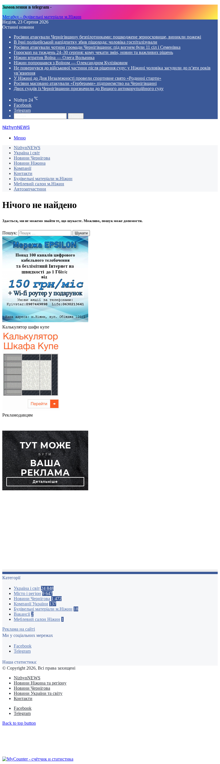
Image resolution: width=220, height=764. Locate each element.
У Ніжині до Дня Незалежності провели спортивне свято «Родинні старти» (87, 78)
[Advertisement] (110, 531)
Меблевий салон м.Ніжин (39, 183)
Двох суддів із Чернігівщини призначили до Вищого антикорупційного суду (89, 88)
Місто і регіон (27, 593)
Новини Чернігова (32, 157)
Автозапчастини (30, 188)
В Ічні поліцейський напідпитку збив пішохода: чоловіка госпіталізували (85, 42)
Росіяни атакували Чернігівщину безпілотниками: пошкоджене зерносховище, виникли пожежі (107, 36)
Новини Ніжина (30, 163)
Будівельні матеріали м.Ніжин (43, 178)
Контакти (23, 173)
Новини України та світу (38, 693)
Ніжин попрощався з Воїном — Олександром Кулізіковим (70, 62)
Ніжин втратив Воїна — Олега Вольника (54, 57)
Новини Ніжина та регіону (40, 683)
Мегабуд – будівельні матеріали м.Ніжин (41, 16)
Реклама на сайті (18, 629)
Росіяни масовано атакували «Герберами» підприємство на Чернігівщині (85, 83)
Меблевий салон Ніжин (37, 619)
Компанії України (31, 603)
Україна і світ (27, 152)
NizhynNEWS (27, 147)
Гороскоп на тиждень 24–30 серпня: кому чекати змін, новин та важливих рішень (93, 52)
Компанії (22, 168)
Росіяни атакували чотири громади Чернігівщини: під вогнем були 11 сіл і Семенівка (97, 47)
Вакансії (22, 614)
